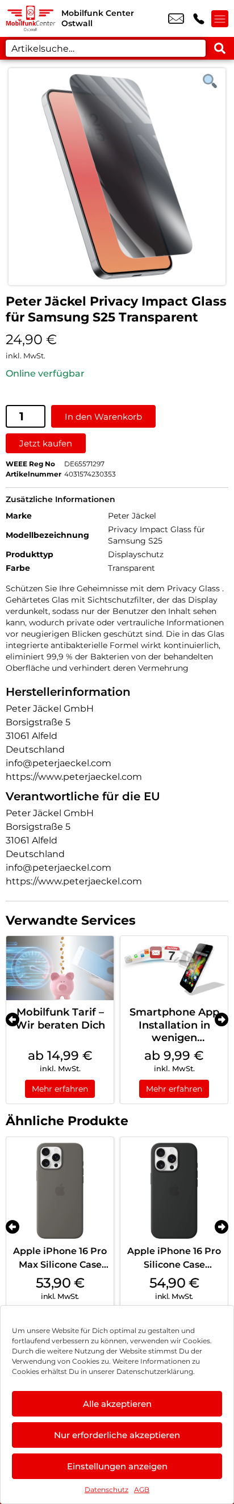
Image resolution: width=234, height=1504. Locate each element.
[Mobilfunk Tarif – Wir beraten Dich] (60, 968)
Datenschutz (106, 1489)
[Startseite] (31, 18)
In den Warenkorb (103, 416)
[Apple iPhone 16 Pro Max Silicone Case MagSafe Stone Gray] (60, 1191)
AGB (141, 1489)
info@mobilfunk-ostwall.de (176, 19)
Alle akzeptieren (117, 1403)
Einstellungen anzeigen (117, 1466)
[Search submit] (219, 48)
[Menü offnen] (219, 18)
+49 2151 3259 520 (198, 19)
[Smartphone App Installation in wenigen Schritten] (174, 968)
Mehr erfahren (60, 1089)
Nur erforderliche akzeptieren (117, 1435)
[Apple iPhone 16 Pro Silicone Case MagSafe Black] (174, 1191)
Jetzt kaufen (45, 443)
